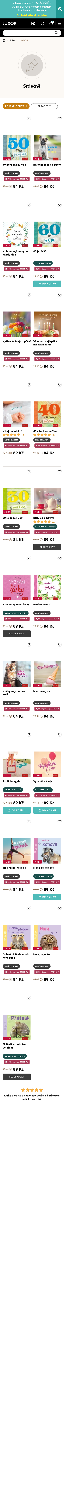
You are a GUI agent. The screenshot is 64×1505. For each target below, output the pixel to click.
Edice (12, 40)
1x (22, 434)
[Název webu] (10, 23)
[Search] (56, 32)
